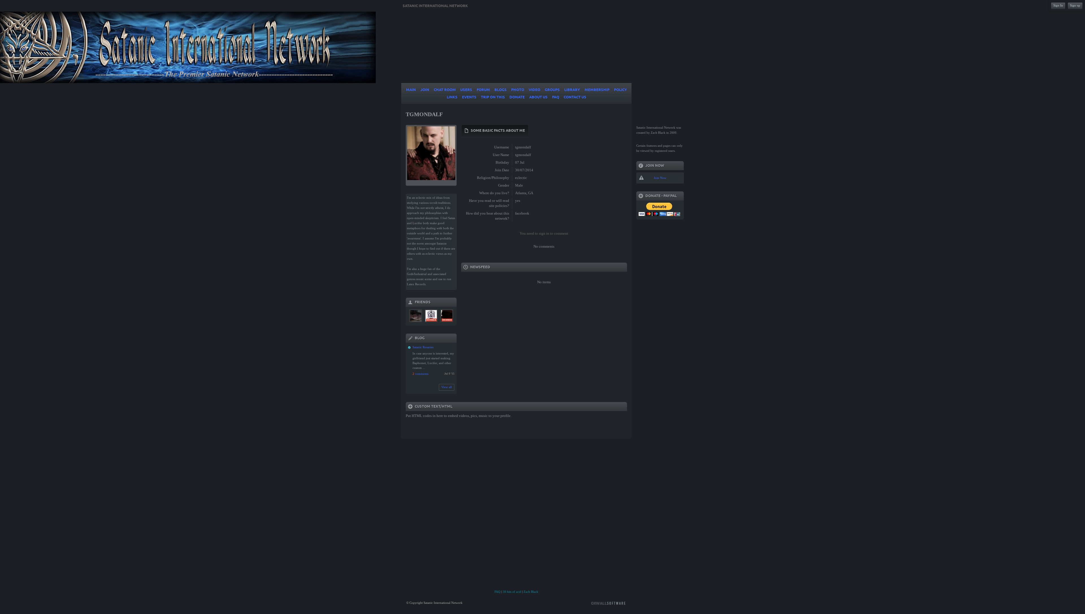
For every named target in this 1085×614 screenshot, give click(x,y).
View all (446, 387)
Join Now (660, 178)
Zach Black (531, 591)
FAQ (497, 591)
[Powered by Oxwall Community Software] (608, 603)
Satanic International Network (435, 5)
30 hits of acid (512, 591)
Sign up (1075, 5)
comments (420, 373)
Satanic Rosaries (423, 347)
